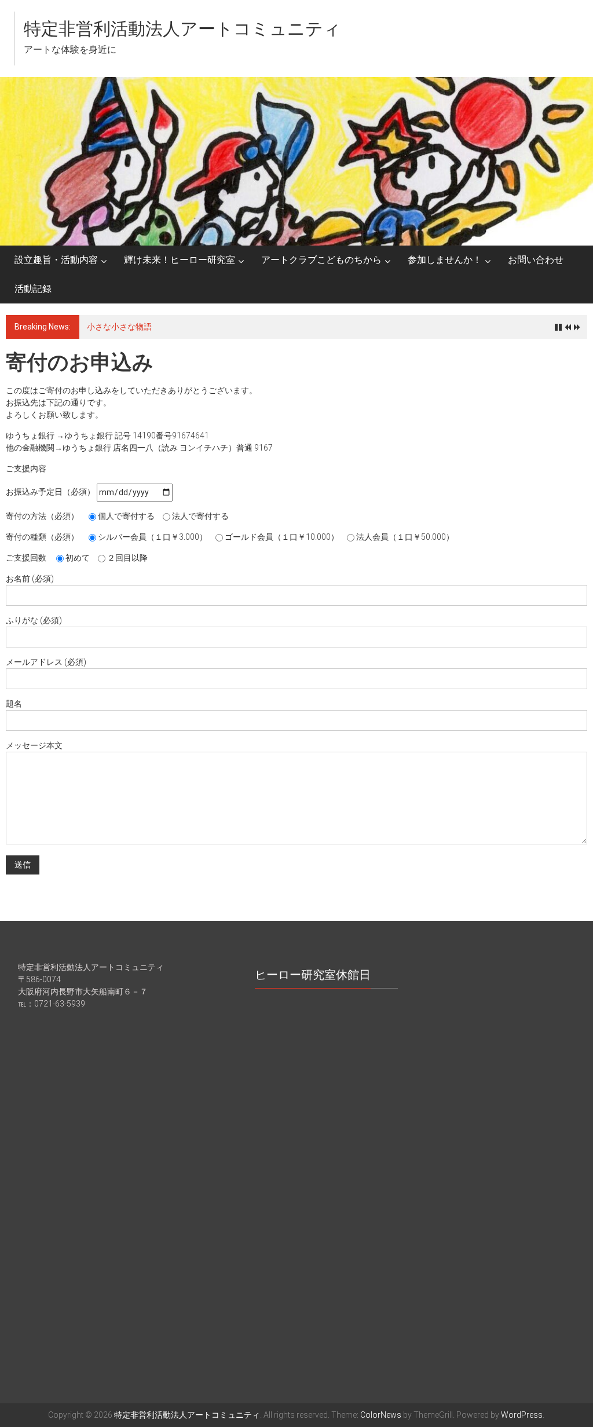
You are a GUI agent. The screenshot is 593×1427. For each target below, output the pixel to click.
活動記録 (33, 288)
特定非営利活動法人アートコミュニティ (182, 29)
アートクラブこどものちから (321, 259)
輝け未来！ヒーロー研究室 (179, 259)
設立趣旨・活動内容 (56, 259)
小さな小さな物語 (119, 326)
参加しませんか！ (445, 259)
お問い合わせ (535, 259)
